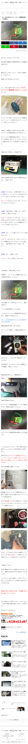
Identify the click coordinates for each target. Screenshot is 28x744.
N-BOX (8, 627)
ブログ (7, 739)
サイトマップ (21, 735)
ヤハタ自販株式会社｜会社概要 (7, 736)
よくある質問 (21, 733)
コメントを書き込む (14, 719)
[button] (22, 46)
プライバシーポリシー (20, 739)
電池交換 (4, 629)
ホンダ (4, 627)
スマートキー (14, 627)
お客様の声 (7, 733)
